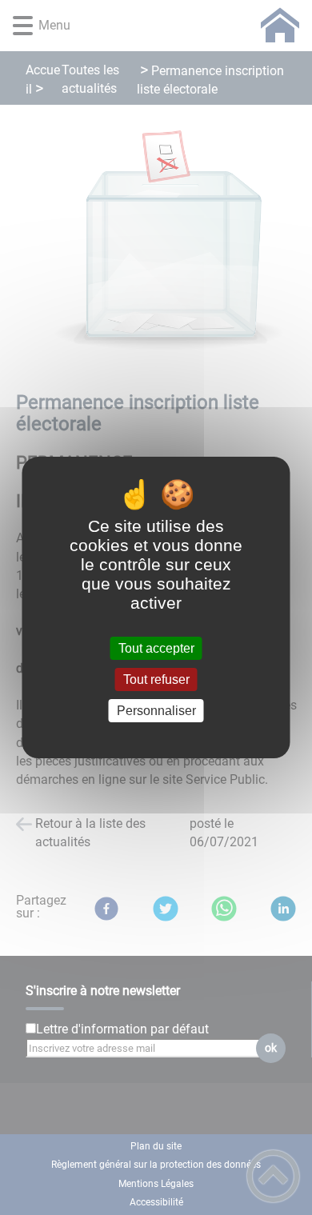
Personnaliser (156, 710)
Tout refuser (156, 679)
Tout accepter (156, 648)
